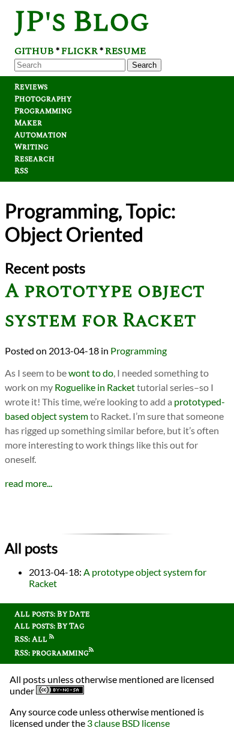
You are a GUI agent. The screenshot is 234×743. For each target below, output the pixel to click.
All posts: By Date (52, 614)
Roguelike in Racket (95, 387)
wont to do (90, 372)
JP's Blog (81, 22)
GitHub (34, 51)
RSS (21, 171)
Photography (42, 99)
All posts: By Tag (49, 626)
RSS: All (31, 639)
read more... (28, 483)
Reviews (30, 87)
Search (144, 65)
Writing (31, 147)
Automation (40, 135)
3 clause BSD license (128, 723)
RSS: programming (51, 653)
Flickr (79, 51)
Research (34, 159)
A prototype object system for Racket (105, 305)
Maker (28, 123)
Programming (43, 111)
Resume (125, 51)
